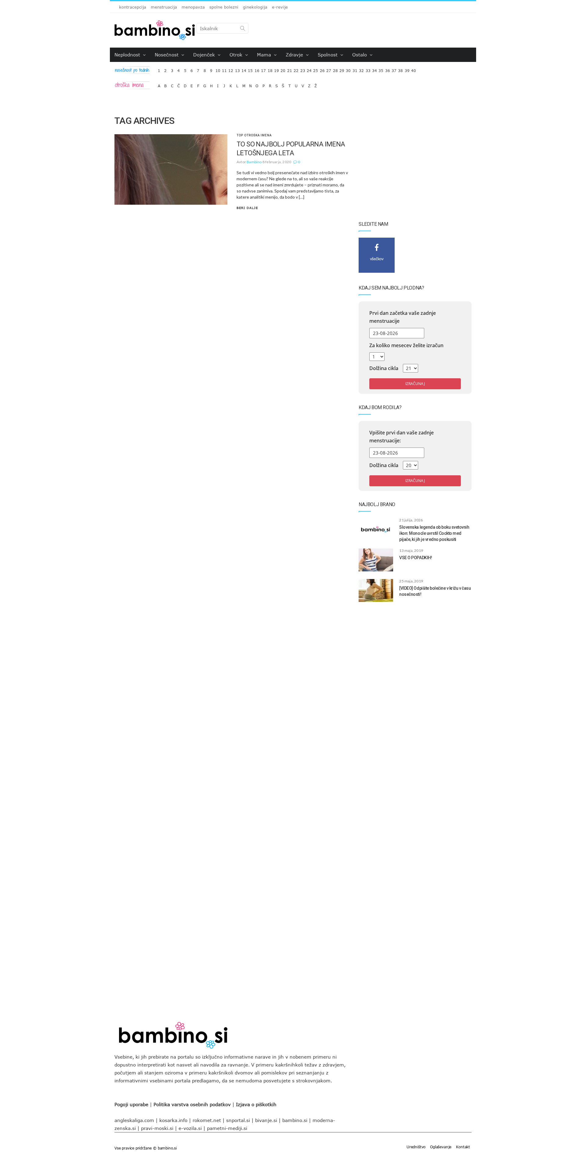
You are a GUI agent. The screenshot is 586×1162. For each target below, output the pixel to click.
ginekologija (255, 7)
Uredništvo (416, 1147)
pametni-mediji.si (227, 1128)
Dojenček (204, 54)
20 (282, 69)
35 (380, 69)
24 (309, 69)
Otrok (237, 54)
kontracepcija (132, 7)
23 (302, 69)
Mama (265, 54)
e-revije (280, 7)
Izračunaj (415, 383)
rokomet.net (207, 1120)
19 (276, 69)
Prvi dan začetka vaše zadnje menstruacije (402, 317)
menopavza (193, 7)
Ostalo (360, 54)
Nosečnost (167, 54)
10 (217, 69)
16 (257, 69)
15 (250, 69)
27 (328, 69)
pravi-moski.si (157, 1128)
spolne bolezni (223, 7)
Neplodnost (128, 54)
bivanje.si (266, 1120)
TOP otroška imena (254, 135)
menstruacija (164, 7)
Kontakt (463, 1147)
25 (315, 69)
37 (394, 69)
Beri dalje (247, 208)
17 (263, 69)
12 (230, 69)
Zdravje (295, 54)
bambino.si (294, 1120)
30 (348, 69)
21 (289, 69)
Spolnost (328, 54)
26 (322, 69)
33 (368, 69)
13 (237, 69)
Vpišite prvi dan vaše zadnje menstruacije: (401, 436)
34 (374, 69)
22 (296, 69)
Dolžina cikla (383, 368)
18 (270, 69)
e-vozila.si (190, 1128)
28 (335, 69)
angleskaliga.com (134, 1120)
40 (413, 69)
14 (243, 69)
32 (361, 69)
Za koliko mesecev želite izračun (406, 345)
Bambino (254, 162)
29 (341, 69)
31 (355, 69)
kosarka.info (173, 1120)
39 (407, 69)
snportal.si (238, 1120)
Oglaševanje (440, 1147)
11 (224, 69)
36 (387, 69)
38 (400, 69)
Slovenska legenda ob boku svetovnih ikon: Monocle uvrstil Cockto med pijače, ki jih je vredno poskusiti (434, 533)
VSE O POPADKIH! (415, 557)
